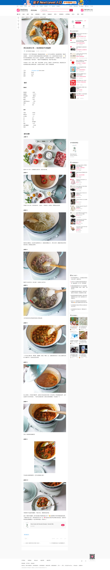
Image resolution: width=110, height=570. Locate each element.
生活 (73, 14)
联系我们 (76, 6)
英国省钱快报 (35, 565)
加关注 (78, 22)
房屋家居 (61, 14)
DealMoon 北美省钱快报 (22, 10)
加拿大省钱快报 (29, 565)
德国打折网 (48, 565)
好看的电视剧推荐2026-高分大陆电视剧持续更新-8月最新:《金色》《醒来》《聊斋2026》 (79, 287)
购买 (63, 525)
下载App (81, 6)
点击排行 (21, 6)
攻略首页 (23, 17)
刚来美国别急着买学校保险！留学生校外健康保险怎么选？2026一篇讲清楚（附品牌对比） (79, 297)
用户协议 (28, 563)
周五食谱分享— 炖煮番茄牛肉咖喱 (40, 17)
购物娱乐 (50, 14)
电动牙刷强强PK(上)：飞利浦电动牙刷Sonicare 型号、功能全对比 (79, 278)
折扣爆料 (41, 6)
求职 (78, 14)
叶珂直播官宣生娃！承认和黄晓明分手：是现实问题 (60, 543)
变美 (55, 14)
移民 (28, 14)
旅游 (24, 14)
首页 (17, 6)
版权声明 (48, 560)
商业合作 (36, 560)
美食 (32, 14)
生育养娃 (68, 14)
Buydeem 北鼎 (35, 70)
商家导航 (45, 6)
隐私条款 (32, 563)
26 (83, 26)
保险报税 (37, 14)
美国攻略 (33, 6)
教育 (82, 14)
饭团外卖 (53, 6)
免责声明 (42, 560)
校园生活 (27, 17)
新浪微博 (82, 561)
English (87, 6)
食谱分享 (27, 534)
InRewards (75, 565)
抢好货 (25, 6)
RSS (86, 561)
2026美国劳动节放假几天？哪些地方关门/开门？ (79, 309)
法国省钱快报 (41, 565)
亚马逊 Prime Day (68, 565)
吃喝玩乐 (31, 17)
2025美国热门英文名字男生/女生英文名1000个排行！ (79, 305)
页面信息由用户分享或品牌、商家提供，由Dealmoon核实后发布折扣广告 (34, 567)
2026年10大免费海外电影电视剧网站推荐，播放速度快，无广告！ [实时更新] (79, 282)
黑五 (63, 565)
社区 (37, 6)
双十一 (59, 565)
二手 (49, 6)
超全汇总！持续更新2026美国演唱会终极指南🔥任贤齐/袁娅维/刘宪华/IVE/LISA (79, 301)
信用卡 (29, 6)
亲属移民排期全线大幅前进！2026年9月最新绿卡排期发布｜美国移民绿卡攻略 (79, 292)
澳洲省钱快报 (53, 565)
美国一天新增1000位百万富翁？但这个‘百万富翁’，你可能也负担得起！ (38, 543)
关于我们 (23, 560)
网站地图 (23, 563)
